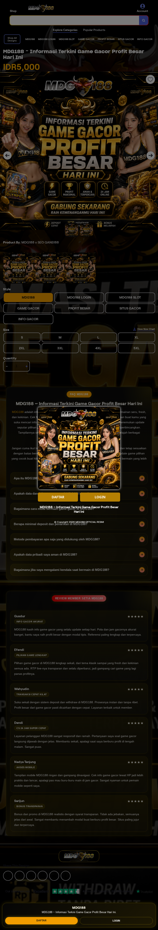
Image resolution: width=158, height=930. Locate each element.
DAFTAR (41, 920)
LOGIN (116, 920)
